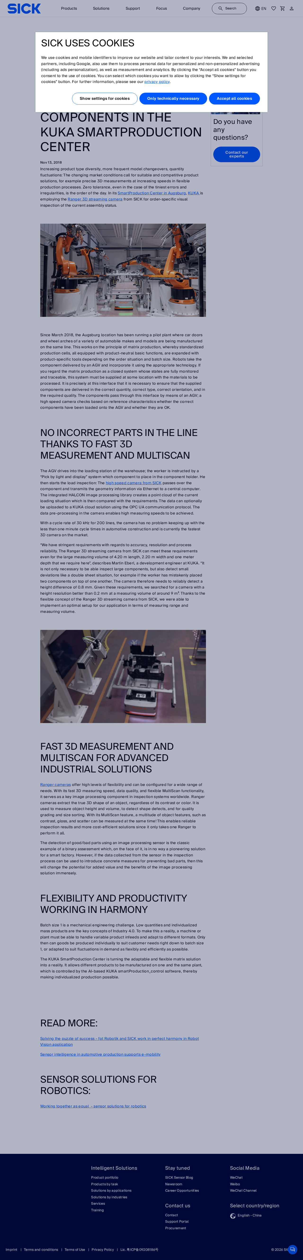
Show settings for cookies (105, 98)
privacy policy (156, 81)
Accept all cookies (234, 98)
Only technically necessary (173, 98)
